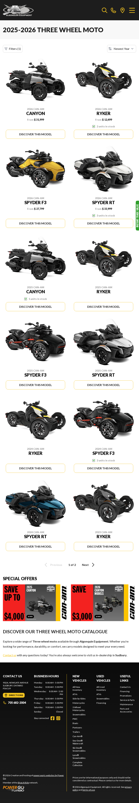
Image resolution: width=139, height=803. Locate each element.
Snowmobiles (79, 714)
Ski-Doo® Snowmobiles (79, 749)
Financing (101, 703)
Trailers (76, 732)
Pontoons (77, 727)
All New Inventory (77, 688)
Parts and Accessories (126, 710)
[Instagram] (58, 718)
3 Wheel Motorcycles (79, 709)
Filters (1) (15, 48)
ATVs (75, 694)
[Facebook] (52, 718)
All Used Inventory (101, 688)
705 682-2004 (17, 702)
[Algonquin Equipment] (18, 10)
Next (85, 564)
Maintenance (126, 704)
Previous (56, 564)
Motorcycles (79, 703)
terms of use (89, 790)
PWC (75, 719)
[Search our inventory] (104, 10)
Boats (75, 723)
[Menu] (132, 10)
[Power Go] (35, 788)
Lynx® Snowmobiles (79, 756)
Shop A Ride (23, 782)
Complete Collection (78, 764)
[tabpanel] (48, 697)
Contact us (9, 655)
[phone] (113, 10)
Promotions (126, 695)
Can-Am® (77, 736)
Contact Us (125, 687)
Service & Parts (127, 700)
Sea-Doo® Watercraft (78, 742)
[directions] (122, 10)
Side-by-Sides (79, 698)
